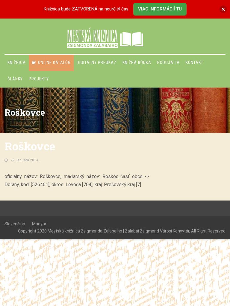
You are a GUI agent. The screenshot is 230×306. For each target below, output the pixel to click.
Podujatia (168, 62)
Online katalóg (54, 62)
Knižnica (16, 62)
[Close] (223, 9)
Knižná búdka (136, 62)
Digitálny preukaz (96, 62)
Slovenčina (14, 223)
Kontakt (194, 62)
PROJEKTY (39, 78)
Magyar (39, 223)
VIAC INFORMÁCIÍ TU (160, 9)
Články (15, 78)
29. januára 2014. (24, 160)
